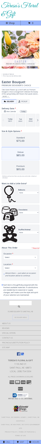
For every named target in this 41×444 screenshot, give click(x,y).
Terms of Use (20, 435)
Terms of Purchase (27, 432)
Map (21, 442)
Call (7, 442)
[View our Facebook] (18, 355)
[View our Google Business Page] (22, 355)
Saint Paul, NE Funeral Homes (13, 417)
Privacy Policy (11, 432)
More (5, 96)
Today (23, 111)
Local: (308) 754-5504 (20, 371)
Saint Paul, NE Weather (10, 424)
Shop (12, 23)
